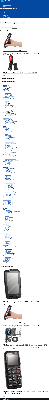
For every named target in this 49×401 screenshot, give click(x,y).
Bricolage (7, 129)
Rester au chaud (8, 111)
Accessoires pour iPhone (10, 246)
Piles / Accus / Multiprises (10, 147)
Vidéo (6, 229)
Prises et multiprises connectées (11, 124)
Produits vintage (8, 148)
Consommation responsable (8, 105)
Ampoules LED (8, 120)
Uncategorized (5, 263)
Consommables (6, 97)
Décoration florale (8, 136)
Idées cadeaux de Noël (7, 161)
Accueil (1, 19)
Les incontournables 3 (7, 200)
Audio (6, 225)
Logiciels (7, 171)
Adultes (4, 86)
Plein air (6, 219)
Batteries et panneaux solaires (11, 121)
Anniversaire (5, 89)
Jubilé (4, 196)
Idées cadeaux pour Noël (10, 159)
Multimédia (5, 224)
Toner (6, 104)
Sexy (6, 88)
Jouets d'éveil (7, 189)
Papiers (6, 101)
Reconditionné (8, 102)
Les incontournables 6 (7, 203)
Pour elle (7, 164)
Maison (6, 145)
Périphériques (8, 175)
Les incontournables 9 (7, 206)
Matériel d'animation (9, 217)
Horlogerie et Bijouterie (10, 143)
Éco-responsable (6, 118)
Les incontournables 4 (7, 201)
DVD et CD (7, 87)
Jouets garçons (8, 163)
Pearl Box (5, 230)
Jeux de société (8, 187)
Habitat (4, 127)
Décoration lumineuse (9, 137)
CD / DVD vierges (9, 99)
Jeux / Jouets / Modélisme (10, 214)
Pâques (6, 242)
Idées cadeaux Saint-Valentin (11, 160)
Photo (6, 227)
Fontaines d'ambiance (9, 142)
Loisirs (4, 209)
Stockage (7, 178)
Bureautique (7, 257)
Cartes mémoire (8, 226)
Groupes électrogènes (9, 123)
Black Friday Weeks (7, 91)
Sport (6, 222)
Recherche (15, 8)
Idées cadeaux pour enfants (10, 155)
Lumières (7, 109)
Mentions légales (6, 15)
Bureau (6, 130)
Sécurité (6, 151)
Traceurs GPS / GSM (7, 13)
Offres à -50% (8, 94)
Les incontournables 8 (7, 205)
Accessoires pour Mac (9, 168)
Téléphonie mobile (6, 12)
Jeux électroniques (9, 188)
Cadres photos (8, 131)
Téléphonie (7, 243)
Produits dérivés (8, 220)
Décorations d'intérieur (9, 114)
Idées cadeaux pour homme (10, 157)
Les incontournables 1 (7, 197)
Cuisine (6, 134)
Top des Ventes (6, 261)
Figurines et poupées (9, 184)
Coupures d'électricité (7, 106)
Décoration (7, 135)
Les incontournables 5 (7, 202)
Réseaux (7, 177)
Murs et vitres (8, 146)
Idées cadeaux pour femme (10, 156)
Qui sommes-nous (6, 17)
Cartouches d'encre (9, 98)
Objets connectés (8, 249)
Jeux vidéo (7, 216)
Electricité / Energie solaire (10, 140)
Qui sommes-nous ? (7, 5)
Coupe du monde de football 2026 (12, 211)
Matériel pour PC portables (10, 172)
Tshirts (4, 262)
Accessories (5, 85)
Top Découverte (6, 260)
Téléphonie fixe (8, 252)
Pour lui (6, 165)
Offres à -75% (8, 95)
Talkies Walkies (8, 251)
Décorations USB (8, 115)
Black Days (5, 90)
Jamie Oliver (5, 180)
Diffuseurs (7, 138)
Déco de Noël (5, 112)
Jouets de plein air (8, 191)
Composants (7, 170)
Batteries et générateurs (9, 107)
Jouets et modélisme (7, 181)
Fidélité (4, 126)
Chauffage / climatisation (8, 96)
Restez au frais (5, 244)
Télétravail (5, 255)
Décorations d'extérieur (9, 113)
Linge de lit (5, 208)
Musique (7, 218)
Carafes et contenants (9, 132)
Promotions (5, 232)
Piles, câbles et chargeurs (10, 192)
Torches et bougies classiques (11, 152)
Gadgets (6, 213)
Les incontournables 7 (7, 204)
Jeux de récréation (8, 186)
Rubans (6, 103)
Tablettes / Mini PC (9, 179)
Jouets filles (7, 162)
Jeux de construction (9, 185)
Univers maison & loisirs (10, 194)
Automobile (7, 210)
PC (5, 173)
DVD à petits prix (8, 212)
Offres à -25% (8, 93)
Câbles (6, 169)
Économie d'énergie (7, 119)
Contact (4, 6)
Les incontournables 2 (7, 198)
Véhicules (7, 195)
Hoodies (4, 153)
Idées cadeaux (5, 154)
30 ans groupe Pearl (7, 83)
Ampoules (7, 128)
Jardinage (7, 144)
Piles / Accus (7, 110)
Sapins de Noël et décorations (11, 116)
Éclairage (7, 139)
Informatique (5, 167)
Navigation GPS (8, 247)
